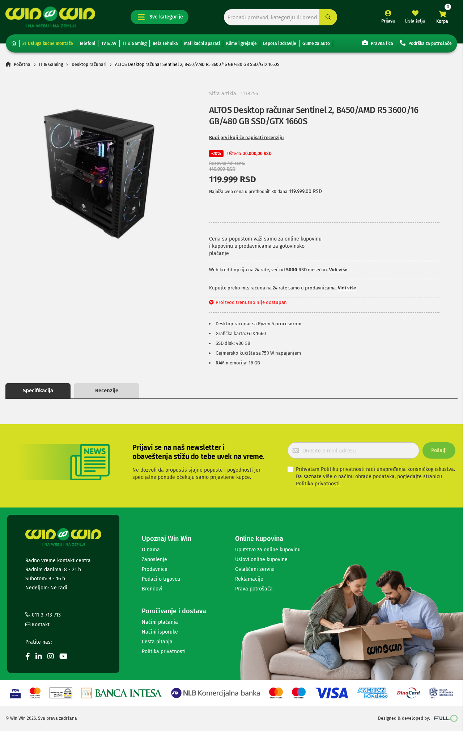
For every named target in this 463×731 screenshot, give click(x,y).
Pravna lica (381, 43)
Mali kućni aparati (202, 43)
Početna (22, 64)
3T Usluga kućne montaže (47, 43)
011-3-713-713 (45, 615)
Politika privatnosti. (318, 484)
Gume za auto (316, 43)
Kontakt (40, 625)
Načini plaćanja (160, 622)
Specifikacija (38, 390)
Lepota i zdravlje (279, 43)
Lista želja (415, 21)
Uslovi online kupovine (261, 559)
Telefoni (87, 43)
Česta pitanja (157, 642)
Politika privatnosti (164, 651)
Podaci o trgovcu (161, 579)
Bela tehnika (165, 43)
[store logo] (50, 17)
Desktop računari (89, 64)
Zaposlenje (154, 559)
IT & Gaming (134, 43)
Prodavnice (154, 569)
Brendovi (152, 589)
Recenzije (106, 390)
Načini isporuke (160, 632)
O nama (151, 550)
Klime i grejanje (241, 43)
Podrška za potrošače (429, 43)
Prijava (388, 21)
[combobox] (280, 17)
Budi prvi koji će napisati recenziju (246, 137)
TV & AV (108, 43)
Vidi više (338, 269)
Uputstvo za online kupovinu (268, 550)
